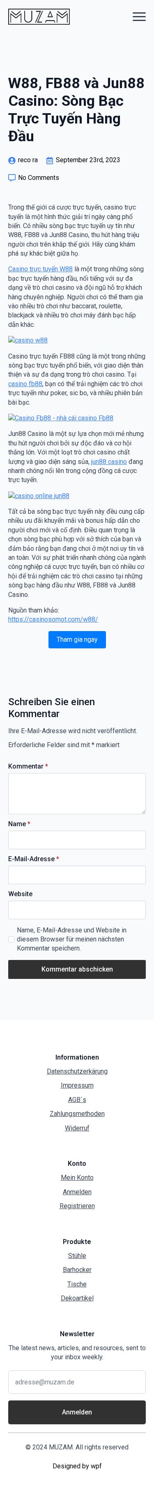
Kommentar (28, 766)
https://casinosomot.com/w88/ (53, 619)
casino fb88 (25, 384)
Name (19, 824)
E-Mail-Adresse (33, 859)
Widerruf (77, 1128)
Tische (77, 1284)
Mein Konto (77, 1177)
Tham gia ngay (77, 639)
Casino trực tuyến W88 (40, 269)
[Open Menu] (139, 16)
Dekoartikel (77, 1298)
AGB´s (77, 1100)
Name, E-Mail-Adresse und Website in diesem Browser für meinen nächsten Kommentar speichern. (71, 939)
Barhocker (77, 1270)
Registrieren (77, 1206)
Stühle (77, 1256)
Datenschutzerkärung (77, 1071)
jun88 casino (109, 462)
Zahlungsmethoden (77, 1114)
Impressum (77, 1085)
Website (20, 894)
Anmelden (77, 1192)
